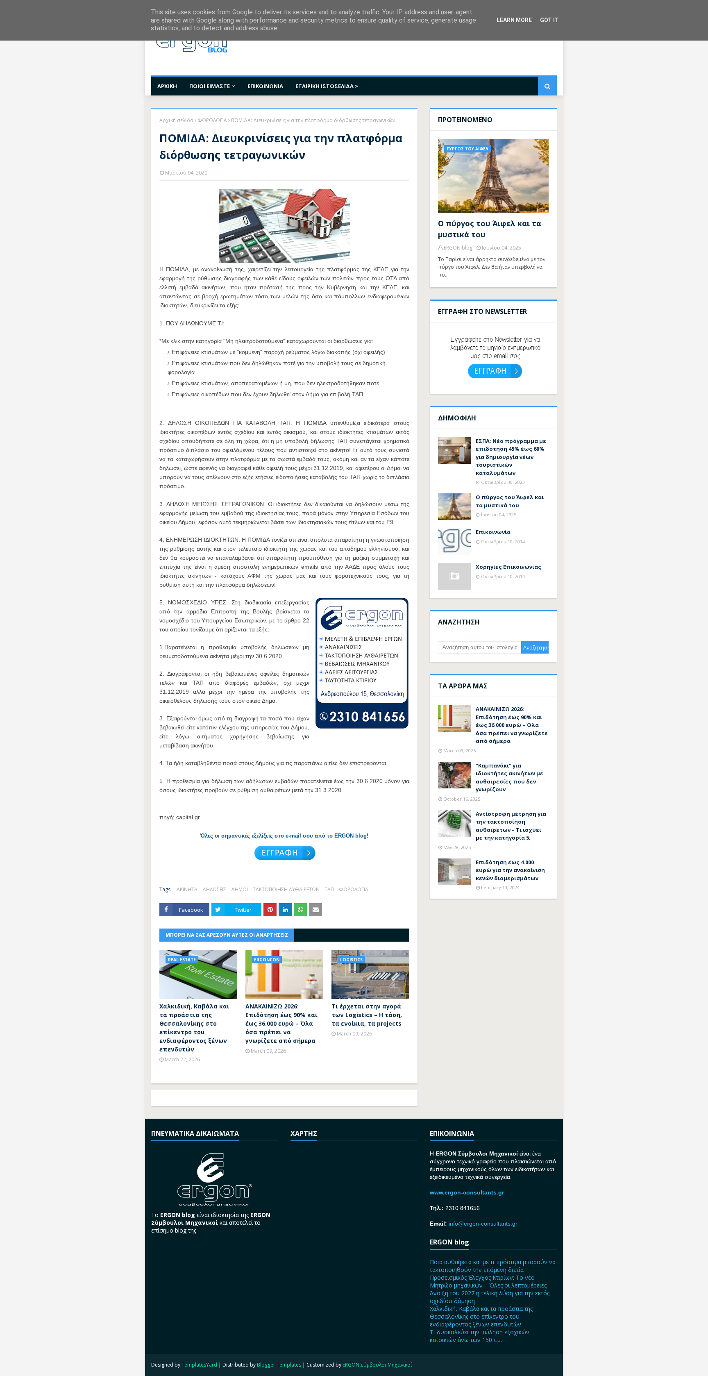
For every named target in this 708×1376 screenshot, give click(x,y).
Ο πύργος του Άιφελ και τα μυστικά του (489, 228)
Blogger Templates (279, 1364)
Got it (549, 20)
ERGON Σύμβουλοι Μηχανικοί (377, 1364)
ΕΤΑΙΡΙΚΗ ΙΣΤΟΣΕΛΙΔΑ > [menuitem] (326, 86)
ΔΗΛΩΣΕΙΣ (214, 889)
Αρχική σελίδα (176, 120)
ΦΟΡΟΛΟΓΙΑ (212, 120)
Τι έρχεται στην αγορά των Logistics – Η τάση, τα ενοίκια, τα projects (366, 1014)
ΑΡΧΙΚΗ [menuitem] (167, 86)
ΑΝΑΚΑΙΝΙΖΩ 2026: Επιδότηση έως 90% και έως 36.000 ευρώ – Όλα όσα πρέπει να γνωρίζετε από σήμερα (281, 1023)
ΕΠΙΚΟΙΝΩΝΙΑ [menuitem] (265, 86)
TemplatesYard (199, 1364)
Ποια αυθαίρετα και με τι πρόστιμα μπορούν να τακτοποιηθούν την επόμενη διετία (493, 1266)
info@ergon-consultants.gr (483, 1223)
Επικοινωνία (493, 532)
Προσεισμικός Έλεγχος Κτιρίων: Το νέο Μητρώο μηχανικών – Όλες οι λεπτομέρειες (488, 1281)
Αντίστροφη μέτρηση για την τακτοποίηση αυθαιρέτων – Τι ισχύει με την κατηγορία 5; (511, 826)
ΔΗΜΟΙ (239, 889)
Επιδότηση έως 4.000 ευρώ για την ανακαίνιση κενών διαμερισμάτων (510, 870)
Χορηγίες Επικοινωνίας (508, 566)
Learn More (514, 20)
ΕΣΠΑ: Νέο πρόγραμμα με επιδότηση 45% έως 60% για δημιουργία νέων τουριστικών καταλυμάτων (511, 457)
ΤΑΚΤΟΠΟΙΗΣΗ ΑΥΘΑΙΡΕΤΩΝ (286, 889)
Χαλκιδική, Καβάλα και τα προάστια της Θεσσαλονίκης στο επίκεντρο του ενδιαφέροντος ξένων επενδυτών (194, 1027)
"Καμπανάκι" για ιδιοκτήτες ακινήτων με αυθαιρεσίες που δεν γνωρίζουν (509, 777)
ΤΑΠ (329, 889)
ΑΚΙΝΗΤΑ (187, 889)
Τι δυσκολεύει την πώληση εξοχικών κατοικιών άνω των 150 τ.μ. (479, 1336)
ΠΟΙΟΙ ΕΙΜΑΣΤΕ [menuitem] (209, 86)
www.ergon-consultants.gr (467, 1192)
